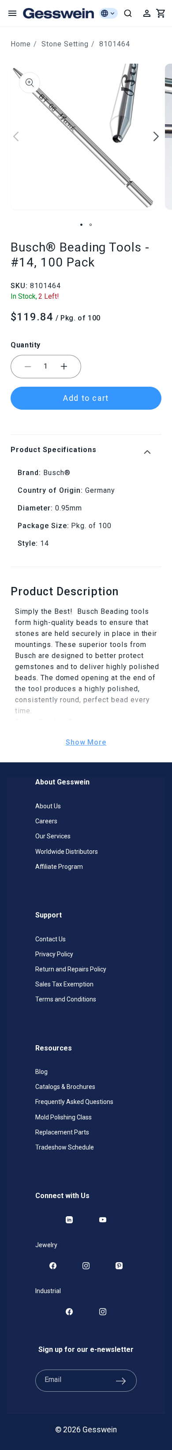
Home (21, 44)
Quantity (26, 345)
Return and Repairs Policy (70, 969)
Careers (46, 821)
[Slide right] (156, 136)
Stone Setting (65, 44)
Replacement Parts (62, 1132)
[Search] (128, 13)
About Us (48, 806)
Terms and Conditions (65, 999)
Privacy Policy (54, 954)
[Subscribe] (120, 1381)
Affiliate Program (59, 866)
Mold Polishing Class (63, 1117)
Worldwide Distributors (66, 851)
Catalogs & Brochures (65, 1086)
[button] (12, 13)
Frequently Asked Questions (74, 1101)
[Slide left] (15, 136)
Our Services (53, 836)
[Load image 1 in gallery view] (81, 225)
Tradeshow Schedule (64, 1147)
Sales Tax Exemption (64, 984)
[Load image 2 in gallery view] (91, 225)
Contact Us (50, 939)
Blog (41, 1071)
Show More (86, 742)
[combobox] (128, 13)
